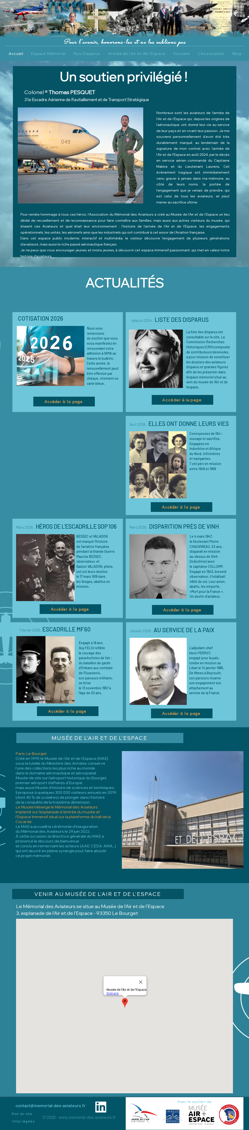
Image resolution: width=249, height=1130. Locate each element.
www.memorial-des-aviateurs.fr (87, 1117)
